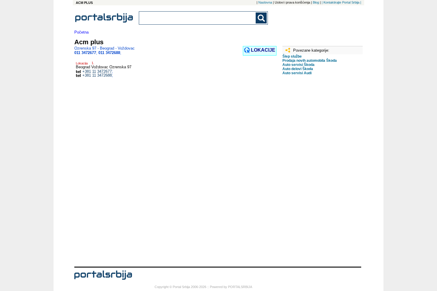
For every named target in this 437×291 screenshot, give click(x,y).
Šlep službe (292, 56)
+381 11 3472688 (97, 75)
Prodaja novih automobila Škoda (309, 60)
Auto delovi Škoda (297, 69)
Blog (316, 2)
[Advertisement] (312, 173)
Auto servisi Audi (297, 73)
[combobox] (198, 17)
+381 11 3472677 (97, 71)
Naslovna (265, 2)
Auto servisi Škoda (298, 65)
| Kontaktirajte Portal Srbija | (341, 2)
